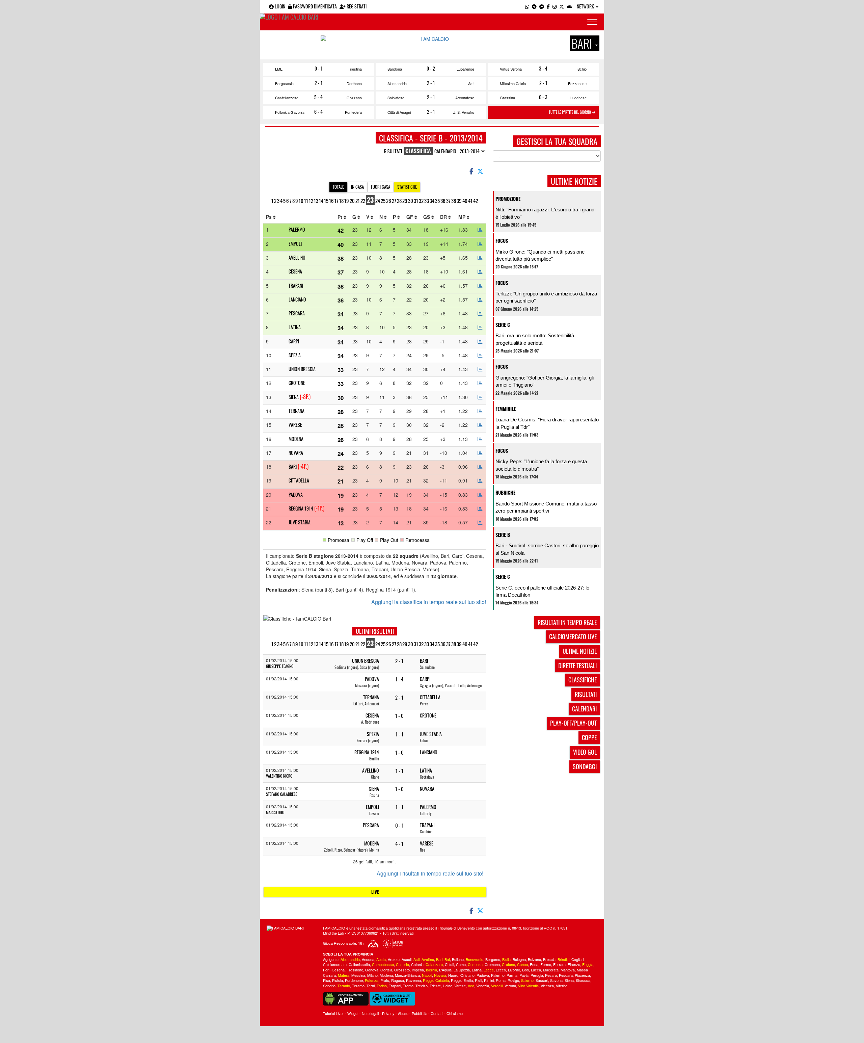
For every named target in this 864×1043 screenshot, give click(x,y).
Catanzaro (434, 964)
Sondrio (329, 985)
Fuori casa (380, 186)
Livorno (514, 969)
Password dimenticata (314, 6)
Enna (534, 964)
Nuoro (453, 975)
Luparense (465, 69)
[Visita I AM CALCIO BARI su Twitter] (561, 6)
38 (453, 200)
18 (341, 200)
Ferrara (559, 964)
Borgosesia (284, 83)
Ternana (296, 410)
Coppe (589, 737)
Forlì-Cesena (334, 969)
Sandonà (394, 69)
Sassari (542, 980)
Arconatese (464, 97)
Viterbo (561, 985)
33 (426, 200)
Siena (294, 396)
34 (432, 200)
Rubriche (505, 492)
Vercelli (497, 985)
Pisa (326, 980)
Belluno (458, 959)
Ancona (368, 959)
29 (404, 200)
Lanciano (297, 299)
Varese (295, 424)
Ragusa (397, 980)
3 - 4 (543, 68)
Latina (295, 327)
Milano (372, 975)
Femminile (505, 408)
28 (399, 200)
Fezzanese (577, 83)
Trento (408, 985)
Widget (352, 1013)
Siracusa (583, 980)
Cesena (295, 271)
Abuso (403, 1013)
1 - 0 (399, 715)
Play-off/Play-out (573, 723)
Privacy (388, 1013)
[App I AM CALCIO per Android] (569, 6)
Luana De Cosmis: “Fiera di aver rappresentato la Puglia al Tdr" (547, 423)
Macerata (551, 969)
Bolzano (534, 959)
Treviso (421, 985)
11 (306, 200)
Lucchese (578, 97)
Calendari (584, 708)
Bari (293, 466)
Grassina (507, 97)
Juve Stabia (299, 522)
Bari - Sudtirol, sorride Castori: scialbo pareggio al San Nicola (547, 549)
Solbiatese (395, 97)
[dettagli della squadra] (480, 229)
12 (311, 200)
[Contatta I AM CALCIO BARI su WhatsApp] (527, 6)
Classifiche (582, 679)
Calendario (445, 151)
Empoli (295, 243)
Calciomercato (335, 964)
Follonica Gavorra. (290, 112)
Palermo (297, 229)
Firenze (574, 964)
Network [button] (586, 6)
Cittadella (299, 480)
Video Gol (585, 752)
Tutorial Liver (333, 1013)
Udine (447, 985)
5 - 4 (318, 97)
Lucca (536, 969)
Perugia (537, 975)
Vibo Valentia (528, 985)
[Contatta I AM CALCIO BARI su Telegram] (534, 6)
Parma (512, 975)
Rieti (478, 980)
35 (437, 200)
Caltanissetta (359, 964)
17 (336, 200)
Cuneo (522, 964)
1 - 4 (399, 679)
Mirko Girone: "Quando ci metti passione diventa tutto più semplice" (540, 255)
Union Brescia (302, 368)
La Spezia (462, 969)
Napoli (427, 975)
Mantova (568, 969)
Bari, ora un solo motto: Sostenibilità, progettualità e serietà (535, 339)
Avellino (297, 257)
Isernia (431, 969)
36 (443, 200)
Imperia (418, 969)
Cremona (492, 964)
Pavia (524, 975)
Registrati (356, 6)
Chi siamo (455, 1013)
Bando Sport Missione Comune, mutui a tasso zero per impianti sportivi (546, 507)
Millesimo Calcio (513, 83)
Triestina (355, 69)
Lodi (525, 969)
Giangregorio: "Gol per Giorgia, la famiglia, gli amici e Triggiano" (544, 381)
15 (326, 200)
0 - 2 (431, 68)
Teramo (358, 985)
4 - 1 (399, 843)
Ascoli (406, 959)
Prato (384, 980)
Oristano (467, 975)
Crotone (297, 382)
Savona (556, 980)
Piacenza (582, 975)
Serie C (502, 324)
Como (461, 964)
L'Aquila (445, 969)
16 (331, 200)
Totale (338, 186)
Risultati (393, 151)
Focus (501, 240)
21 (357, 200)
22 (362, 200)
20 (352, 200)
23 (370, 200)
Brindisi (563, 959)
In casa (357, 186)
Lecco (501, 969)
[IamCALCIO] (291, 928)
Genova (371, 969)
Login (279, 6)
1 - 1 (399, 734)
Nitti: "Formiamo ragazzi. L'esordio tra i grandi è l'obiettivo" (545, 213)
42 (475, 200)
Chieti (449, 964)
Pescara (297, 313)
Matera (343, 975)
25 (383, 200)
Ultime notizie (580, 651)
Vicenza (547, 985)
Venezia (482, 985)
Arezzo (394, 959)
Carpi (294, 341)
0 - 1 (319, 68)
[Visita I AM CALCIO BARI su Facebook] (548, 6)
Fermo (545, 964)
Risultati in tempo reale (567, 622)
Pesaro (551, 975)
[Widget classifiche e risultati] (392, 998)
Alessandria (397, 83)
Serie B (502, 534)
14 (321, 200)
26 (388, 200)
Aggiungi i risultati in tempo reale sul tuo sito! (430, 873)
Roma (501, 980)
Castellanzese (286, 97)
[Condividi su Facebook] (471, 171)
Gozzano (354, 97)
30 (410, 200)
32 (421, 200)
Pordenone (354, 980)
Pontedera (353, 112)
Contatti (437, 1013)
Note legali (370, 1013)
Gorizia (386, 969)
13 (316, 200)
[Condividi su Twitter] (481, 171)
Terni (371, 985)
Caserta (402, 964)
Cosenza (475, 964)
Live (375, 891)
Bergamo (492, 959)
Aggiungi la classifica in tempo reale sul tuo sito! (428, 602)
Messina (358, 975)
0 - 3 (543, 97)
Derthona (354, 83)
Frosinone (355, 969)
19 (346, 200)
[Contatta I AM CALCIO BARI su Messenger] (541, 6)
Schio (582, 69)
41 (470, 200)
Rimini (489, 980)
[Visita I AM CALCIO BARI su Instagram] (554, 6)
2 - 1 (319, 83)
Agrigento (331, 959)
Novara (296, 452)
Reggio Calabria (436, 980)
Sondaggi (585, 766)
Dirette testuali (577, 665)
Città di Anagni (399, 112)
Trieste (435, 985)
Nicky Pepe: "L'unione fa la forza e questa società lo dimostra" (541, 465)
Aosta (381, 959)
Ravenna (413, 980)
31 (416, 200)
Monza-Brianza (407, 975)
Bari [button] (582, 43)
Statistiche (407, 186)
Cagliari (577, 959)
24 (377, 200)
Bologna (519, 959)
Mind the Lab (333, 933)
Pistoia (337, 980)
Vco (471, 985)
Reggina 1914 (301, 508)
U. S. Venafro (463, 112)
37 (448, 200)
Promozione (507, 198)
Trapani (296, 285)
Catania (417, 964)
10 (301, 200)
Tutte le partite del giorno (570, 112)
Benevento (474, 959)
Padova (296, 494)
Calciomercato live (573, 636)
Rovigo (513, 980)
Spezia (295, 355)
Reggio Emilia (462, 980)
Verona (510, 985)
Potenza (371, 980)
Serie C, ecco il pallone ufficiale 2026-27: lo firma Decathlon (542, 591)
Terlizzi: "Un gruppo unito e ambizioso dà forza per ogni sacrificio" (546, 297)
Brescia (549, 959)
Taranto (344, 985)
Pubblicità (419, 1013)
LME (278, 69)
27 (394, 200)
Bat (447, 959)
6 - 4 (318, 111)
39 (459, 200)
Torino (382, 985)
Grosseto (402, 969)
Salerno (527, 980)
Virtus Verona (511, 69)
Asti (471, 83)
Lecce (489, 969)
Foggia (587, 964)
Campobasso (383, 964)
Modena (296, 438)
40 (464, 200)
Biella (506, 959)
